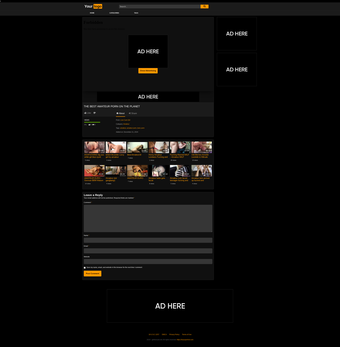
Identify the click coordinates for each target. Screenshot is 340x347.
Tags (136, 13)
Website (87, 257)
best (138, 128)
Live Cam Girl (125, 120)
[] (205, 6)
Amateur (126, 124)
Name (86, 235)
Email (86, 246)
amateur (123, 128)
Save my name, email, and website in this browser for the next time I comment (114, 267)
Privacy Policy (174, 334)
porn (142, 128)
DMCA (164, 334)
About (121, 113)
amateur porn (132, 128)
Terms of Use (187, 334)
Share (134, 113)
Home (92, 13)
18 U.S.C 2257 (154, 334)
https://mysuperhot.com (185, 340)
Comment (88, 202)
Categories (114, 13)
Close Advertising (148, 71)
